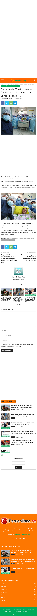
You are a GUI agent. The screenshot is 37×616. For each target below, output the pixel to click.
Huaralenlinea (5, 240)
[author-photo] (18, 271)
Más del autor (25, 285)
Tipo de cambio (8, 611)
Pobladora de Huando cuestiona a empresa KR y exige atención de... (21, 406)
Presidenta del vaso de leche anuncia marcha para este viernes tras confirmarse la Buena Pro (30, 299)
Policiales (3, 600)
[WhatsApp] (11, 103)
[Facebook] (2, 103)
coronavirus (11, 238)
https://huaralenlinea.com (18, 279)
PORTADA (7, 84)
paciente (12, 240)
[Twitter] (7, 103)
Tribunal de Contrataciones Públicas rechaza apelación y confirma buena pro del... (23, 433)
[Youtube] (24, 538)
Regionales (16, 86)
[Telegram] (15, 103)
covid (16, 238)
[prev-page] (17, 305)
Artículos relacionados (14, 285)
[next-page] (19, 305)
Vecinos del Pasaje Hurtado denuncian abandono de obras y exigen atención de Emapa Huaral (18, 299)
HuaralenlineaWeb (7, 98)
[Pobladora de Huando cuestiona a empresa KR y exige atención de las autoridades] (6, 292)
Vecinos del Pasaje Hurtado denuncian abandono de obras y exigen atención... (23, 415)
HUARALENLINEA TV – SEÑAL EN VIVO (23, 611)
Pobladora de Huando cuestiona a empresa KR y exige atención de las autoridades (6, 299)
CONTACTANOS (6, 609)
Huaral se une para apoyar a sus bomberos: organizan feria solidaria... (22, 441)
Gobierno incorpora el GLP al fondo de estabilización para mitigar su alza (28, 257)
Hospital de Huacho (23, 238)
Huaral (31, 238)
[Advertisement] (18, 19)
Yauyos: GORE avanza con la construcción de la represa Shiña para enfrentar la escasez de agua (9, 258)
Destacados (4, 589)
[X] (17, 538)
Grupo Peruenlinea (16, 609)
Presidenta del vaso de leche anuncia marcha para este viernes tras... (22, 423)
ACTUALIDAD (9, 86)
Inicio (2, 84)
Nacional (3, 595)
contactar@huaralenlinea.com (22, 534)
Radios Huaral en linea (28, 609)
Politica (3, 597)
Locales (13, 409)
